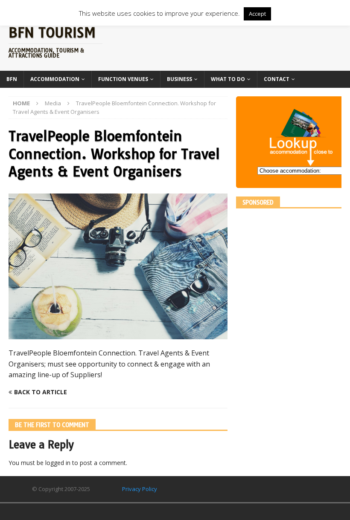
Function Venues (123, 79)
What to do (228, 79)
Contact (276, 79)
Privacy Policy (139, 489)
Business (179, 79)
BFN (11, 79)
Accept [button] (257, 13)
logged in (57, 463)
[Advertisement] (293, 270)
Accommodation (54, 79)
